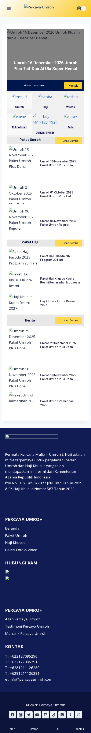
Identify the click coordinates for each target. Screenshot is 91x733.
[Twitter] (29, 714)
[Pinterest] (62, 714)
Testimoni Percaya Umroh (27, 626)
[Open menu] (9, 8)
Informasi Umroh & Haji (34, 85)
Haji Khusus (15, 542)
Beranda (12, 528)
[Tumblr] (70, 714)
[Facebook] (12, 714)
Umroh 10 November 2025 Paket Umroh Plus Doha (58, 163)
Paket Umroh (30, 140)
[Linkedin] (45, 714)
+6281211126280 (25, 667)
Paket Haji (30, 242)
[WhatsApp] (78, 714)
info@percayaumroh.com (31, 679)
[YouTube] (37, 714)
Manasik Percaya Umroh (25, 633)
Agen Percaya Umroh (22, 619)
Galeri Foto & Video (21, 549)
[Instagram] (20, 714)
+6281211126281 (25, 673)
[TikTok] (53, 714)
